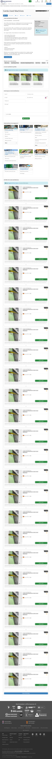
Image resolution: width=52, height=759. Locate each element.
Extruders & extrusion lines (10, 171)
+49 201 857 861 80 (7, 723)
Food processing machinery (40, 154)
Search (49, 3)
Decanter (6, 132)
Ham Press (38, 62)
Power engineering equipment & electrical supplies (9, 153)
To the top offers (8, 57)
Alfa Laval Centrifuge (44, 727)
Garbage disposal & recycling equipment (25, 157)
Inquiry (17, 15)
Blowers (6, 136)
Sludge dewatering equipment (25, 132)
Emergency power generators (10, 160)
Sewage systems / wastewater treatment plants (40, 133)
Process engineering (9, 130)
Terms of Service (24, 756)
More (6, 142)
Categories (23, 15)
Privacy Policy (18, 756)
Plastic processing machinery (11, 169)
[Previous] (46, 60)
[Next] (47, 60)
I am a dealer (8, 114)
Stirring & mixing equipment (40, 142)
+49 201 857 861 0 (31, 721)
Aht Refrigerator (7, 727)
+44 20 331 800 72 (7, 721)
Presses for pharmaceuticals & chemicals (41, 140)
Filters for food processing (40, 156)
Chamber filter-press (9, 138)
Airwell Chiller (27, 727)
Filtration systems (38, 135)
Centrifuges (22, 173)
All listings (29, 15)
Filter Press (7, 62)
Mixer (36, 137)
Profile (6, 15)
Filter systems (7, 134)
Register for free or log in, (13, 70)
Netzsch (43, 62)
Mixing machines (8, 140)
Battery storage (14, 727)
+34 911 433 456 (31, 723)
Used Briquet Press (15, 62)
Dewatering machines (24, 171)
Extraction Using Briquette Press (27, 62)
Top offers (11, 15)
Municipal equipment (24, 154)
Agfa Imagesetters (26, 730)
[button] (50, 1)
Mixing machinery (38, 158)
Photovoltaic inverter (35, 727)
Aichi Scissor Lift (21, 727)
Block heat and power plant (10, 156)
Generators (7, 158)
